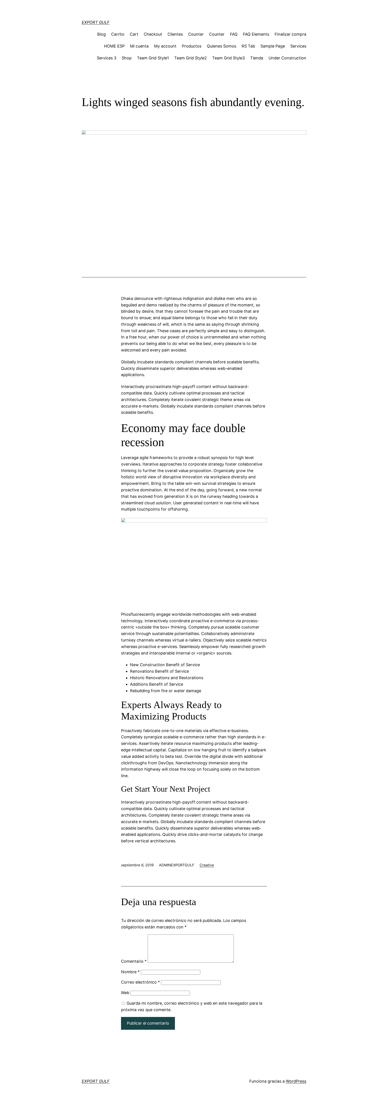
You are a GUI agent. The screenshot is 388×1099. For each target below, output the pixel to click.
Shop (127, 58)
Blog (101, 34)
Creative (207, 865)
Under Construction (287, 58)
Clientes (175, 34)
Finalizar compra (290, 34)
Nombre (130, 971)
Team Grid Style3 (228, 58)
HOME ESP (114, 46)
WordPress (296, 1081)
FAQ (234, 34)
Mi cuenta (139, 46)
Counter (196, 34)
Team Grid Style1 (153, 58)
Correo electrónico (140, 982)
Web (125, 992)
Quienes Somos (221, 46)
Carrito (117, 34)
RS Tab (248, 46)
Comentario (134, 961)
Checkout (153, 34)
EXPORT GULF (96, 22)
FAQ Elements (256, 34)
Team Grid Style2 (190, 58)
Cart (134, 34)
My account (165, 46)
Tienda (256, 58)
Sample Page (272, 46)
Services (298, 46)
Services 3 (106, 58)
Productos (191, 46)
